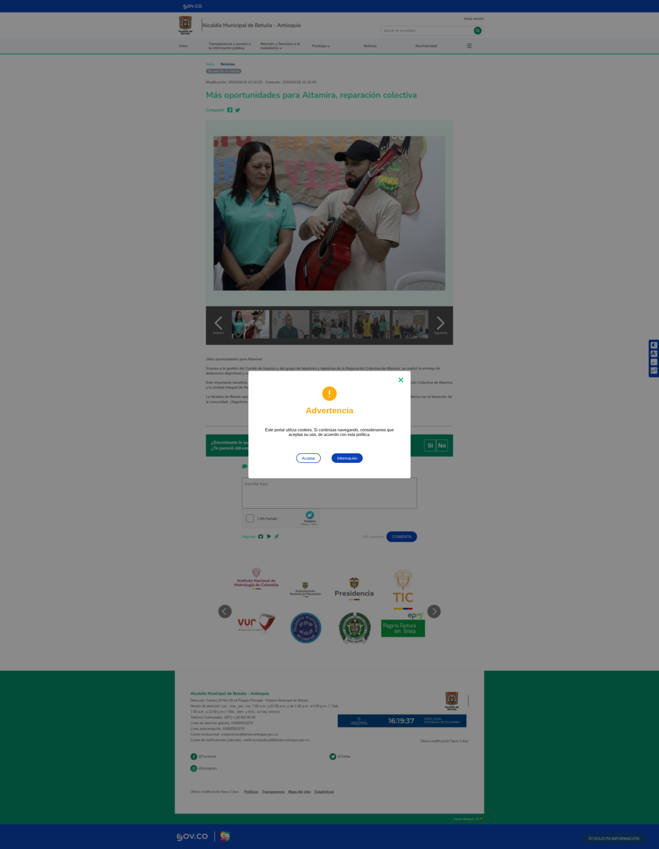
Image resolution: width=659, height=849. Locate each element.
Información (347, 458)
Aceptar (308, 458)
